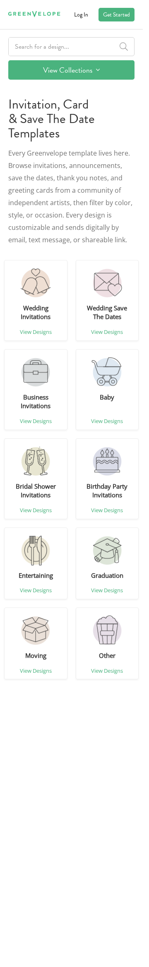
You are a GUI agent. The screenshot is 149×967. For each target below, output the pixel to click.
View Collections (68, 70)
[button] (35, 283)
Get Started (116, 14)
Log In (81, 14)
